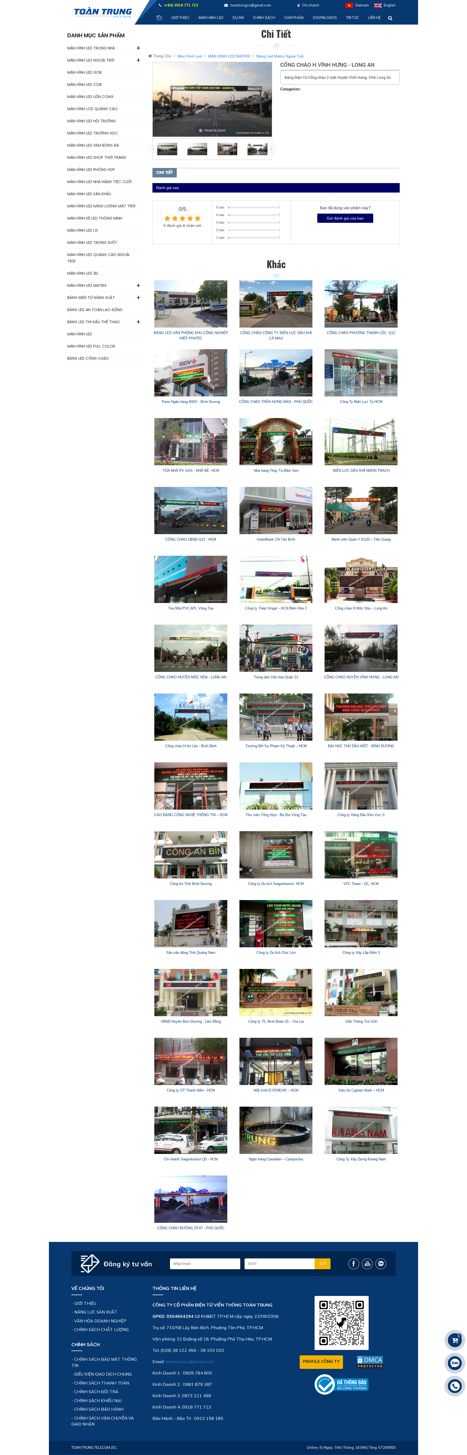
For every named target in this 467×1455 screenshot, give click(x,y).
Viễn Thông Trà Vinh (361, 1021)
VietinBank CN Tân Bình (276, 539)
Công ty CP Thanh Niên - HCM (191, 1090)
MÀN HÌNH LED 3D (82, 273)
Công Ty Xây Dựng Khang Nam (361, 1159)
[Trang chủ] (159, 18)
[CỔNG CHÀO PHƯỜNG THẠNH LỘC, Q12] (361, 304)
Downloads (325, 17)
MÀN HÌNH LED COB (84, 84)
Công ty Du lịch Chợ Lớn (276, 953)
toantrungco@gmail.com (189, 1361)
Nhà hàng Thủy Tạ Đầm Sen (276, 471)
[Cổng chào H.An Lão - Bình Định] (190, 717)
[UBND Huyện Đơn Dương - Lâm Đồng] (190, 992)
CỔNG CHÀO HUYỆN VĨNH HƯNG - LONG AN (361, 677)
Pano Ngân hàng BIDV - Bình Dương (191, 402)
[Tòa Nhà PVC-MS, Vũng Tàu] (190, 579)
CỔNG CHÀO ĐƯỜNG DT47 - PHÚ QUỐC (191, 1228)
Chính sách (264, 17)
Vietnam (362, 5)
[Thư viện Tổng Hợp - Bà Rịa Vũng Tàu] (276, 786)
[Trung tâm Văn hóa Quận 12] (276, 648)
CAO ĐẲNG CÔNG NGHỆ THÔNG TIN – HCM (191, 815)
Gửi (323, 1263)
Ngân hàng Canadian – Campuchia (276, 1159)
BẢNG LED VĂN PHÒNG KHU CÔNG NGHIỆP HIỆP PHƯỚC (191, 335)
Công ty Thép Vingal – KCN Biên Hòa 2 (276, 608)
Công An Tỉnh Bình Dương (191, 884)
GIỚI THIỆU (85, 1303)
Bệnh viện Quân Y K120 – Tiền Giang (361, 539)
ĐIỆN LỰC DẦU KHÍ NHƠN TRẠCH (361, 471)
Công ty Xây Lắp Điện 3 (361, 953)
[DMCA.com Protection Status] (369, 1362)
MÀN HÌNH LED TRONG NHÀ (91, 48)
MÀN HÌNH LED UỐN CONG (90, 96)
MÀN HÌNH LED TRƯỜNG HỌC (92, 133)
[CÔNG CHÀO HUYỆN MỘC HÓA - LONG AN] (190, 648)
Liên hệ (374, 17)
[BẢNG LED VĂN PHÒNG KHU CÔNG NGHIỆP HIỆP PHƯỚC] (190, 304)
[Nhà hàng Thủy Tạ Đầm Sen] (276, 441)
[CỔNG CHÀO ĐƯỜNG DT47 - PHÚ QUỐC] (190, 1199)
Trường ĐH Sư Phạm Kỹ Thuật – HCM (276, 746)
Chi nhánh (310, 5)
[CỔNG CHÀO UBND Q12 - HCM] (190, 510)
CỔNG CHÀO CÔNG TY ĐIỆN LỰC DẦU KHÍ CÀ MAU (276, 335)
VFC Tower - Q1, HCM (361, 884)
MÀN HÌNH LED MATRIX (87, 285)
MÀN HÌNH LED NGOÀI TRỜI (90, 60)
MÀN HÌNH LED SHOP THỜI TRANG (96, 157)
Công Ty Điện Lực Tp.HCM (361, 402)
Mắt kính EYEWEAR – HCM (276, 1090)
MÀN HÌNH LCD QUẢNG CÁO (92, 109)
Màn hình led (211, 17)
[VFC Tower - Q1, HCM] (361, 854)
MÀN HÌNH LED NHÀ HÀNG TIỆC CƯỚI (99, 181)
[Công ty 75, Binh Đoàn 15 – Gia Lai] (276, 992)
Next (271, 149)
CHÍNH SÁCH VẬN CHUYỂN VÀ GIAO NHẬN (102, 1421)
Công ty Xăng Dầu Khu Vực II (361, 815)
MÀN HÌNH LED (79, 334)
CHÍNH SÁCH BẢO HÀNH (99, 1409)
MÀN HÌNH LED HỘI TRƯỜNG (91, 121)
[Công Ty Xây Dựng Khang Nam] (361, 1130)
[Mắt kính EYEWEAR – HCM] (276, 1061)
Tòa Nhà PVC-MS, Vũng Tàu (191, 608)
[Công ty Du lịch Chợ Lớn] (276, 923)
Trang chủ (162, 56)
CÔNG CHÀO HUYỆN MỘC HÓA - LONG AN (190, 677)
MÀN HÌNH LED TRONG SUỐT (92, 242)
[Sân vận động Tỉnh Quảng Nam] (190, 923)
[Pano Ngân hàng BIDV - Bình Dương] (190, 372)
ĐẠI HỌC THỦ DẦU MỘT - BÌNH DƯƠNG (361, 746)
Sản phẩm (293, 17)
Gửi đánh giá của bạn (345, 218)
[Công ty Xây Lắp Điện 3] (361, 923)
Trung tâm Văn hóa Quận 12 (276, 677)
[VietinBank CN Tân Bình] (276, 510)
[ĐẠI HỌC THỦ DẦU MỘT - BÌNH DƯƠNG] (361, 717)
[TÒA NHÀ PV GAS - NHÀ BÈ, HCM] (190, 441)
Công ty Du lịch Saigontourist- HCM (276, 884)
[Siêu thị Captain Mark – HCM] (361, 1061)
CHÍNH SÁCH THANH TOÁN (101, 1383)
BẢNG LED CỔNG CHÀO (88, 358)
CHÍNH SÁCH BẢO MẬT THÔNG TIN (104, 1362)
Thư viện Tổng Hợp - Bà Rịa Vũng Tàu (276, 815)
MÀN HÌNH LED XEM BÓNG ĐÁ (93, 145)
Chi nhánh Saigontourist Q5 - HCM (191, 1159)
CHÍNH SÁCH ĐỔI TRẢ (96, 1391)
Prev (153, 149)
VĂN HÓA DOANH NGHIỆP (100, 1320)
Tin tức (352, 17)
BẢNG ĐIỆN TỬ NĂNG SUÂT (91, 297)
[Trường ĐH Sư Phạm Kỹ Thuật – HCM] (276, 717)
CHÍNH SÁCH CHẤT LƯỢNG (101, 1329)
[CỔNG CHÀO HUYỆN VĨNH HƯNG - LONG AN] (361, 648)
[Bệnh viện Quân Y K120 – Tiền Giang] (361, 510)
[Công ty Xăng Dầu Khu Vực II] (361, 786)
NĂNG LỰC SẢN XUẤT (95, 1312)
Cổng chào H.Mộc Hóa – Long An (361, 608)
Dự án (238, 17)
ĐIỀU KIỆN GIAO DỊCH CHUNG (103, 1374)
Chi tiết (164, 173)
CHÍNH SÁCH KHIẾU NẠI (97, 1400)
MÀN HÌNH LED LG (82, 230)
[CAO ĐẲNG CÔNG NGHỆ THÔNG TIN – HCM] (190, 786)
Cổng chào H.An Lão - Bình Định (190, 746)
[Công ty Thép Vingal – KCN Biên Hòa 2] (276, 579)
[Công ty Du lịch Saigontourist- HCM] (276, 854)
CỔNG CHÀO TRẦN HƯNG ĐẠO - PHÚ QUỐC (276, 402)
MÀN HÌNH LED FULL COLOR (91, 346)
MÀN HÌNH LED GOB (84, 72)
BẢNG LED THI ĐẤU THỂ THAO (93, 322)
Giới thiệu (180, 17)
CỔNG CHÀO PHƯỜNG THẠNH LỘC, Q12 (361, 333)
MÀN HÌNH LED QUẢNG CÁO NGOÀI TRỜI (98, 258)
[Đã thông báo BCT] (342, 1384)
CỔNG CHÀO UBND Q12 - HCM (190, 539)
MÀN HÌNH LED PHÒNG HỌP (91, 169)
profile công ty (321, 1361)
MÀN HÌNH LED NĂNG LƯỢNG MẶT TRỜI (101, 206)
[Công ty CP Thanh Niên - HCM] (190, 1061)
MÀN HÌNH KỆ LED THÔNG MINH (94, 218)
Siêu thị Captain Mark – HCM (361, 1090)
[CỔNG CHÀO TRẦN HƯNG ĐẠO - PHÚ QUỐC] (276, 372)
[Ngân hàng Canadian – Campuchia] (276, 1130)
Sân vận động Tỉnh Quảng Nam (190, 953)
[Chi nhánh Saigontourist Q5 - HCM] (190, 1130)
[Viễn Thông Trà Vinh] (361, 992)
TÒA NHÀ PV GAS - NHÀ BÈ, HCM (191, 471)
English (390, 5)
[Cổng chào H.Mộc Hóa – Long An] (361, 579)
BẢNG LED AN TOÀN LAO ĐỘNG (94, 309)
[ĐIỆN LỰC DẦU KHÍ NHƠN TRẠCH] (361, 441)
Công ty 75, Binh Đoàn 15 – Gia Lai (276, 1021)
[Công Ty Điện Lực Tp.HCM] (361, 372)
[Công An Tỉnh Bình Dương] (190, 854)
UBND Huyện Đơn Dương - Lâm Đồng (191, 1021)
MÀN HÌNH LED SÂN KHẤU (89, 194)
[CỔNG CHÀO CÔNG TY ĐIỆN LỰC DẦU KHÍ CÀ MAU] (276, 304)
